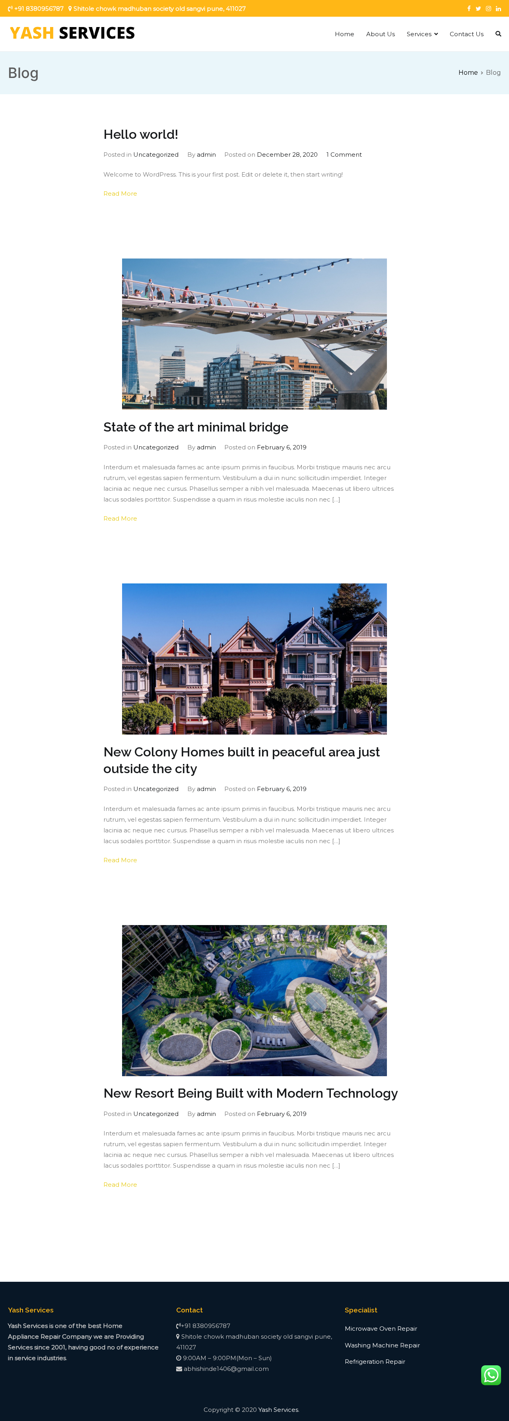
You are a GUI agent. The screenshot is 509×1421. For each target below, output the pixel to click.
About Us (380, 34)
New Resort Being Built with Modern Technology (250, 1093)
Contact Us (467, 34)
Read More (120, 193)
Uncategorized (156, 154)
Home (344, 34)
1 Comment (344, 154)
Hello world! (140, 134)
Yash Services (278, 1409)
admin (206, 154)
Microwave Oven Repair (381, 1328)
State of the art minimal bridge (195, 427)
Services (419, 34)
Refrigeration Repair (375, 1361)
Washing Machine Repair (382, 1345)
